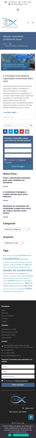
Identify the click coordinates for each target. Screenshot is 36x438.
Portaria (22, 280)
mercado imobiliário (8, 278)
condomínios (24, 259)
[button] (5, 131)
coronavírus (13, 264)
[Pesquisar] (31, 125)
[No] (33, 431)
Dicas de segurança (8, 267)
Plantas (17, 280)
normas (5, 280)
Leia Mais (5, 186)
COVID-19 (19, 264)
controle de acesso (19, 262)
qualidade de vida (19, 283)
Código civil (28, 264)
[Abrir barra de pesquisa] (28, 23)
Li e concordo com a (15, 381)
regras (11, 286)
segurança (28, 285)
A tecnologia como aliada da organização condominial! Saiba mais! (18, 78)
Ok (10, 435)
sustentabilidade (20, 289)
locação (22, 276)
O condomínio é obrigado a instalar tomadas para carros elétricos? (15, 194)
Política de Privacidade (21, 435)
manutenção (29, 276)
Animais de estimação (12, 255)
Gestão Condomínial (24, 267)
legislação (22, 273)
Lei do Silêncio (13, 276)
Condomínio (11, 259)
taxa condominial (18, 291)
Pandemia (11, 280)
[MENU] (32, 23)
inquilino (16, 273)
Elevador (15, 267)
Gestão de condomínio (17, 270)
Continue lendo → (10, 112)
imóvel (5, 273)
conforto (12, 262)
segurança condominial (9, 289)
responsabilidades (18, 286)
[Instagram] (18, 9)
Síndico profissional (8, 291)
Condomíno (6, 262)
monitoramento (18, 278)
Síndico (28, 288)
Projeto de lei (10, 283)
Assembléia (22, 255)
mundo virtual (27, 278)
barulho (29, 255)
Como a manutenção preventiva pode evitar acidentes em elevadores (16, 180)
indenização (10, 273)
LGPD (18, 276)
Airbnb (5, 255)
